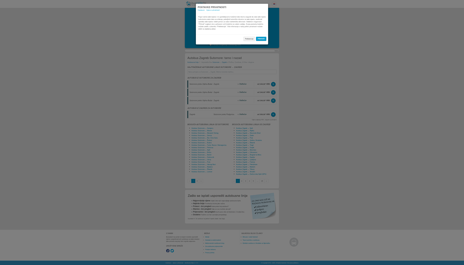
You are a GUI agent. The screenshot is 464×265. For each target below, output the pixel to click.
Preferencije (249, 39)
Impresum (201, 10)
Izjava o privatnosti (213, 10)
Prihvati (261, 39)
